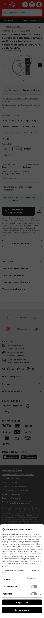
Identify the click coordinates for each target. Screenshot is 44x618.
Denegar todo (22, 610)
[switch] (34, 586)
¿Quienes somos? (24, 570)
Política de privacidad (9, 570)
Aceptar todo (22, 602)
